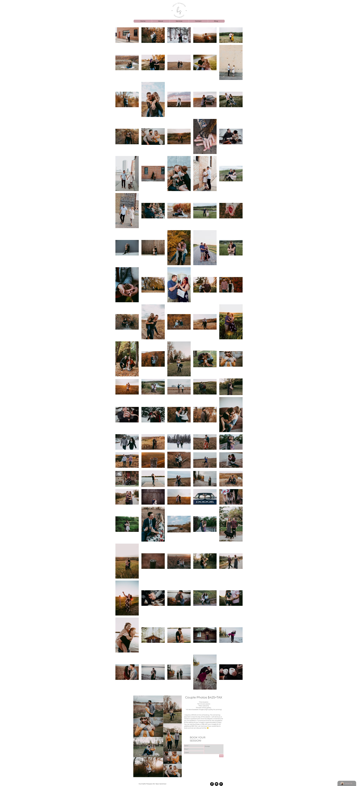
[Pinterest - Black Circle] (221, 784)
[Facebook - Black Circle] (212, 784)
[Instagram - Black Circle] (216, 784)
